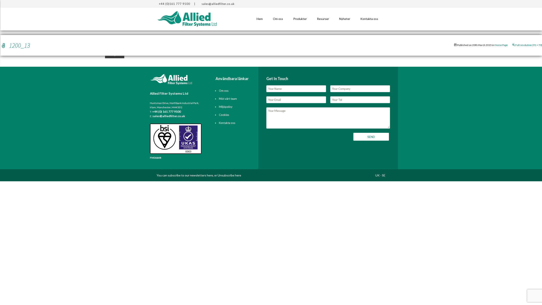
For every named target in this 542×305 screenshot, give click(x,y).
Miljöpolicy (225, 106)
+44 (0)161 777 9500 (174, 4)
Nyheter (344, 19)
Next (221, 59)
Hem (260, 19)
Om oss (278, 19)
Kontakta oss (369, 19)
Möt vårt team (228, 98)
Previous (10, 59)
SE (383, 175)
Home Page (501, 45)
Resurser (323, 19)
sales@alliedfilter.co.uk (218, 4)
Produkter (300, 19)
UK (377, 175)
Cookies (224, 114)
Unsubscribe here (229, 175)
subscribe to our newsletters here (190, 175)
